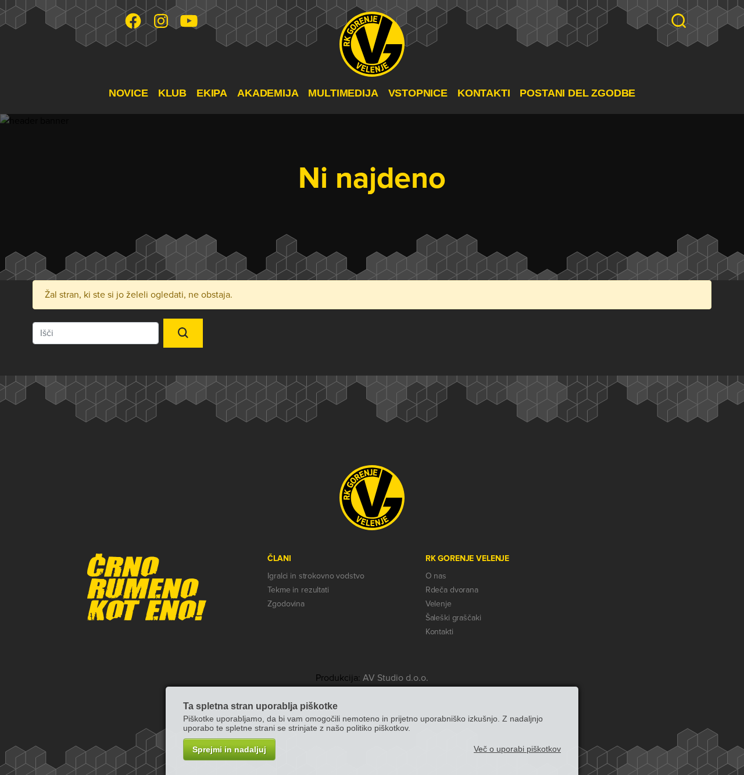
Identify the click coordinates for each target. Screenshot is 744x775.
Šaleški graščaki (453, 618)
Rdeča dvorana (451, 590)
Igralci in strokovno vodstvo (315, 576)
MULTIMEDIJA (343, 93)
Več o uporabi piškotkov (517, 748)
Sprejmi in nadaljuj (229, 749)
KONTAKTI (483, 93)
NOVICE (128, 93)
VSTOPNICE (418, 93)
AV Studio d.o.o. (395, 678)
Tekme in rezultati (297, 590)
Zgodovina (286, 604)
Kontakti (439, 632)
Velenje (438, 604)
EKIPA (211, 93)
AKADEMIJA (267, 93)
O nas (435, 576)
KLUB (172, 93)
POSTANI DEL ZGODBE (577, 93)
